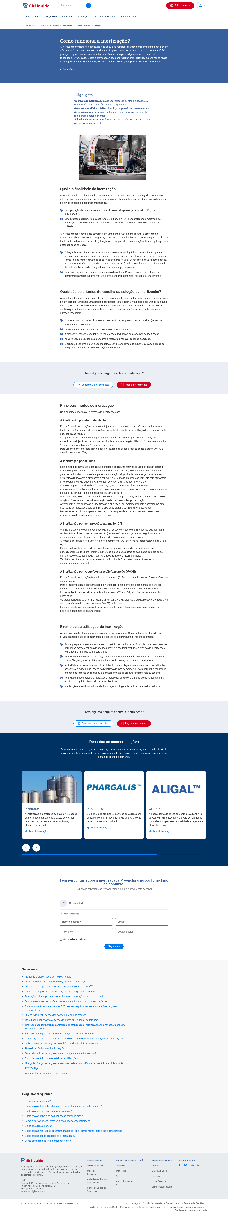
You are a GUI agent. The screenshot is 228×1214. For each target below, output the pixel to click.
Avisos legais (133, 1203)
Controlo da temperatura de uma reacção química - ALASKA (59, 986)
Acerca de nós (128, 16)
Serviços (120, 1176)
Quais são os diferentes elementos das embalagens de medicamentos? (64, 1106)
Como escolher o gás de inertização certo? (48, 1140)
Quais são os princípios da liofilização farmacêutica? (54, 1116)
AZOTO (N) (31, 1068)
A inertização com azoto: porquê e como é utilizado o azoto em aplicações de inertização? (74, 1038)
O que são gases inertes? (38, 1125)
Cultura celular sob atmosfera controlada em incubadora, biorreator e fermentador (69, 1001)
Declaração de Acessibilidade (191, 1210)
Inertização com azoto (62, 26)
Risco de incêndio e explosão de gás (44, 1048)
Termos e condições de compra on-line (183, 1207)
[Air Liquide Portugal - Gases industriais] (36, 5)
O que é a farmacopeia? (38, 1101)
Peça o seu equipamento (59, 16)
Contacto (156, 1165)
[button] (26, 848)
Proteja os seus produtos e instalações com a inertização (56, 981)
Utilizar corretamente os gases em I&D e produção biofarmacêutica (61, 1043)
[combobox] (74, 5)
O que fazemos (159, 1181)
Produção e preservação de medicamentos (48, 976)
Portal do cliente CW (125, 1181)
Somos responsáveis (162, 1187)
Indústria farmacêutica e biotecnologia (46, 1073)
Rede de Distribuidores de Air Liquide (98, 1181)
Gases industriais (95, 1165)
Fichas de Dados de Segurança (96, 1189)
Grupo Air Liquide (160, 1171)
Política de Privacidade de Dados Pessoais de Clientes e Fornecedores (121, 1207)
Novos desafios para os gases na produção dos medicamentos (59, 1033)
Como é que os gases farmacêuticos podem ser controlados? (58, 1120)
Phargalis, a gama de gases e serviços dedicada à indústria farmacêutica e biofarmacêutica (76, 1063)
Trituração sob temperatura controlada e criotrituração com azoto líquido (64, 996)
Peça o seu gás (33, 16)
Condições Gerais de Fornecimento (162, 1203)
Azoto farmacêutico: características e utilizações (51, 1058)
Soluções (44, 26)
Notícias (156, 1176)
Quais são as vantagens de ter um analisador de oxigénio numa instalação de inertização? (74, 1130)
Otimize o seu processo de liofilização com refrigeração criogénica (61, 991)
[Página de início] (32, 1160)
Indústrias (121, 1171)
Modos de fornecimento (93, 1172)
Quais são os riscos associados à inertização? (50, 1135)
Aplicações (84, 16)
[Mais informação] (52, 787)
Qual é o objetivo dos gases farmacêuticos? (48, 1111)
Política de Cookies (194, 1203)
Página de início (29, 26)
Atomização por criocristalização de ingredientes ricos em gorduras (61, 1019)
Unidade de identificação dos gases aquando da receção (55, 1015)
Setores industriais (105, 16)
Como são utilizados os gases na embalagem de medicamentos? (60, 1053)
